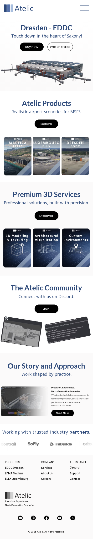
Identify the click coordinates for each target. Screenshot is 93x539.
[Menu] (84, 8)
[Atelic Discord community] (20, 518)
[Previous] (6, 56)
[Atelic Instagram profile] (33, 518)
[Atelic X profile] (72, 518)
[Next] (86, 56)
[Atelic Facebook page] (46, 518)
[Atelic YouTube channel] (59, 518)
